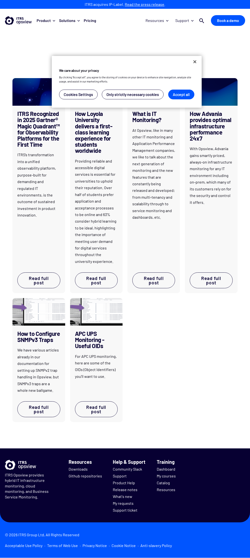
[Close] (194, 61)
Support (182, 20)
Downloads (78, 469)
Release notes (125, 489)
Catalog (163, 482)
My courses (166, 476)
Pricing (90, 20)
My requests (123, 503)
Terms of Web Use (62, 545)
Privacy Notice (95, 545)
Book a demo (228, 20)
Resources (155, 20)
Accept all (181, 94)
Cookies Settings (78, 94)
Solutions (67, 20)
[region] (127, 82)
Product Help (124, 482)
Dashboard (166, 469)
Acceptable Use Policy (23, 545)
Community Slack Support (127, 472)
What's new (122, 496)
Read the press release (144, 4)
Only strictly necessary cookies (132, 94)
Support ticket (125, 510)
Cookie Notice (124, 545)
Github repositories (85, 476)
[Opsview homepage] (18, 20)
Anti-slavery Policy (156, 545)
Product (44, 20)
